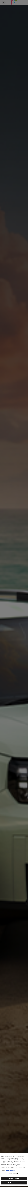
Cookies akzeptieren (14, 1183)
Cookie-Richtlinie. (11, 1170)
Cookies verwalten (14, 1173)
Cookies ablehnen (14, 1178)
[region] (14, 1169)
